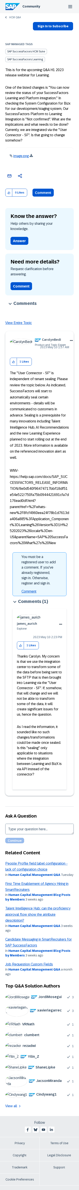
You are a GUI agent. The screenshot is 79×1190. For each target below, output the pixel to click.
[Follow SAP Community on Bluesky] (35, 1129)
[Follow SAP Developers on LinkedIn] (51, 1129)
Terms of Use (59, 1143)
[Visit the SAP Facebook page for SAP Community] (27, 1129)
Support (59, 1167)
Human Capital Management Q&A (34, 875)
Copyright (20, 1155)
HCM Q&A (15, 17)
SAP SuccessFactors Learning (25, 59)
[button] (8, 193)
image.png (21, 156)
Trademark (19, 1167)
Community (31, 6)
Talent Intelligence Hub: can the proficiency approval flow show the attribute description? (37, 914)
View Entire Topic (18, 323)
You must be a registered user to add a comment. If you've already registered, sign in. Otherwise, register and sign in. (39, 570)
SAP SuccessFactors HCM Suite (26, 51)
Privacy (20, 1143)
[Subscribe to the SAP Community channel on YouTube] (43, 1129)
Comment (43, 193)
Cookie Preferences (19, 1179)
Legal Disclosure (59, 1155)
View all (11, 1106)
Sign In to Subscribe (53, 26)
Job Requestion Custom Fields (29, 964)
